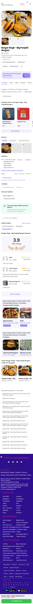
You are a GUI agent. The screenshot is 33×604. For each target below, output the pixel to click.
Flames (18, 548)
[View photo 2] (5, 41)
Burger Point (20, 546)
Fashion (18, 472)
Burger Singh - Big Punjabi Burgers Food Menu (15, 445)
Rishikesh (5, 510)
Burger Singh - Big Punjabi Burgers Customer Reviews (15, 432)
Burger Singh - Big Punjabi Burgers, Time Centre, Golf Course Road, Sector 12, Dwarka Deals (15, 416)
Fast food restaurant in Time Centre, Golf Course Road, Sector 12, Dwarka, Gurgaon (15, 402)
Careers (11, 576)
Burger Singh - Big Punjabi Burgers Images (14, 448)
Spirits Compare (14, 567)
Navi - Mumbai (7, 508)
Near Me (6, 567)
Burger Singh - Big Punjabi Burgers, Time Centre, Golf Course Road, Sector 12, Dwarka (15, 411)
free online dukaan (21, 458)
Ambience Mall (20, 525)
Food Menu (13, 140)
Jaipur (5, 503)
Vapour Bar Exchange (9, 553)
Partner (6, 573)
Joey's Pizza (6, 558)
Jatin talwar (13, 268)
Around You (21, 564)
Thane (18, 508)
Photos (5, 140)
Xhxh (10, 257)
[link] (8, 117)
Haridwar (18, 513)
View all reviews (15, 294)
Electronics (10, 475)
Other (29, 475)
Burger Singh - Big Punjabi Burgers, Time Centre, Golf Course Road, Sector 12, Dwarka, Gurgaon (15, 424)
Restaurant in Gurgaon (9, 398)
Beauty (12, 472)
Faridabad (19, 501)
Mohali (5, 506)
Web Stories (18, 576)
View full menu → (27, 223)
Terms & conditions (11, 218)
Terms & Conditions (9, 570)
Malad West (6, 534)
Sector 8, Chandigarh (9, 527)
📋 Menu (4, 66)
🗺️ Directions (14, 66)
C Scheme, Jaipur (21, 529)
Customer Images (24, 140)
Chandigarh (19, 499)
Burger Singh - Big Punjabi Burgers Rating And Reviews (15, 437)
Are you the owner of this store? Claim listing (13, 180)
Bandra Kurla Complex (9, 532)
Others (12, 587)
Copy (20, 160)
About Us (14, 564)
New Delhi (6, 496)
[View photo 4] (20, 41)
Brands (11, 573)
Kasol (4, 513)
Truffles (5, 544)
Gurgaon (19, 496)
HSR (4, 522)
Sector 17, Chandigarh (23, 527)
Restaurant (20, 187)
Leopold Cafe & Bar (22, 555)
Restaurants (5, 472)
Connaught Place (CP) (23, 534)
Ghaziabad (6, 501)
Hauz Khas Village (8, 536)
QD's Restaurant (8, 560)
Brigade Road (20, 520)
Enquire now (17, 601)
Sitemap (18, 570)
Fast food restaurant (8, 187)
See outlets (26, 75)
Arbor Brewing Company (9, 546)
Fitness (3, 475)
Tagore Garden (21, 536)
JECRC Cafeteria (21, 553)
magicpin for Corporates (22, 573)
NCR (17, 503)
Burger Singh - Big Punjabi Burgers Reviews (14, 429)
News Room (7, 564)
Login (22, 4)
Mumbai (18, 506)
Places (24, 570)
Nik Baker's (6, 548)
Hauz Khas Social (21, 560)
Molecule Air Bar (7, 551)
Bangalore (6, 499)
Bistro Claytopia (21, 544)
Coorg (18, 510)
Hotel (16, 475)
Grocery (24, 472)
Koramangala (7, 520)
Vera (5, 576)
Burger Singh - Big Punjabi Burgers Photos (14, 420)
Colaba (18, 532)
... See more (27, 92)
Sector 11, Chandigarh (9, 529)
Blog (27, 564)
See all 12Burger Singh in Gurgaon (12, 170)
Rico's (18, 558)
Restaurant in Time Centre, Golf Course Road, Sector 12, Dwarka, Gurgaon (16, 394)
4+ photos (26, 34)
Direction (28, 160)
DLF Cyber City (7, 525)
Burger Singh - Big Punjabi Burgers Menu (13, 441)
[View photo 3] (12, 41)
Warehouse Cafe (21, 551)
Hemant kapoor (14, 281)
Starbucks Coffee (8, 555)
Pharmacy (22, 475)
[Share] (21, 66)
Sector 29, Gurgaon (22, 522)
